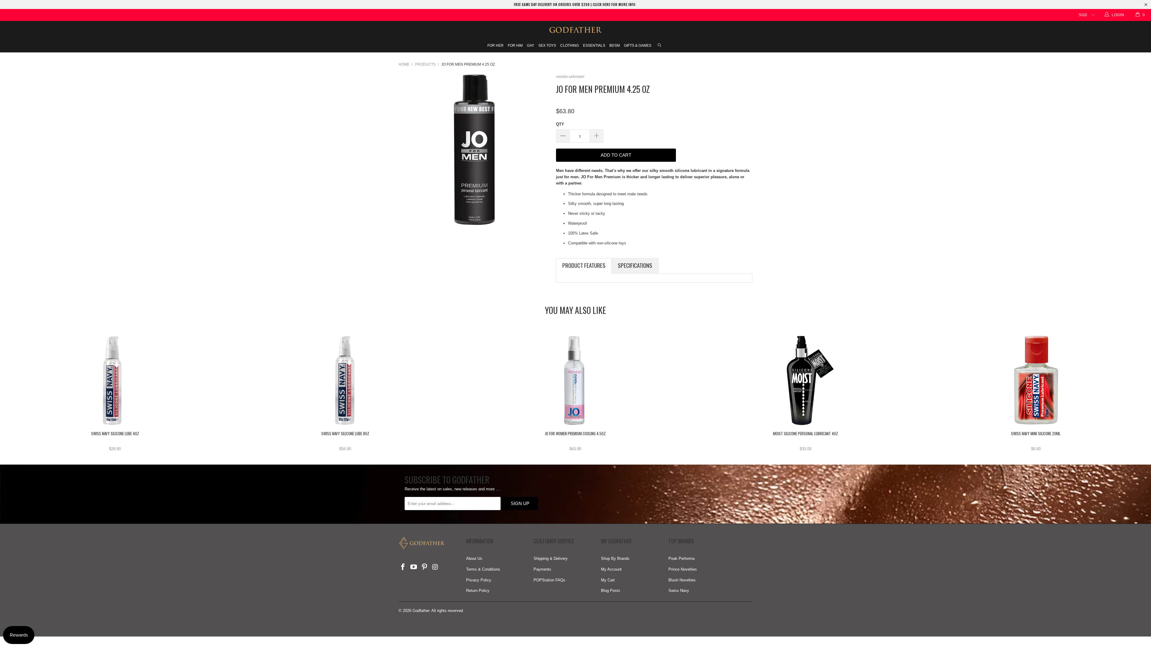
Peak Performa (681, 558)
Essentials (594, 45)
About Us (474, 558)
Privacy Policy (478, 580)
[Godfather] (575, 30)
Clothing (569, 45)
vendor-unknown (570, 76)
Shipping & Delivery (551, 558)
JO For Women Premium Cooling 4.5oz (575, 380)
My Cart (608, 580)
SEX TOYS (547, 45)
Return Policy (477, 590)
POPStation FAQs (549, 580)
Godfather (420, 610)
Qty (560, 124)
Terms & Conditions (483, 569)
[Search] (659, 46)
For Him (515, 45)
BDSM (614, 45)
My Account (611, 569)
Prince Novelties (682, 569)
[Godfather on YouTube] (413, 567)
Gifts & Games (637, 45)
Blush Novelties (682, 580)
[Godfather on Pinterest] (424, 567)
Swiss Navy (678, 590)
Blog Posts (610, 590)
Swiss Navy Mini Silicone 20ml (1036, 380)
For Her (495, 45)
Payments (542, 569)
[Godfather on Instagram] (435, 567)
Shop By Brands (615, 558)
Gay (530, 45)
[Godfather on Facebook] (403, 567)
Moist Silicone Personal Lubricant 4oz (805, 380)
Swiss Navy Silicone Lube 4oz (115, 380)
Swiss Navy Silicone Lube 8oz (345, 380)
